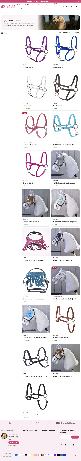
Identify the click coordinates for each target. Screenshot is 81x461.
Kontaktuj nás (13, 442)
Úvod (2, 12)
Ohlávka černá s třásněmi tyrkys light (65, 222)
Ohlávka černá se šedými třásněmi (64, 183)
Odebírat (75, 437)
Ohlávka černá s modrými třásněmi (34, 337)
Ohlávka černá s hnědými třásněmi (64, 376)
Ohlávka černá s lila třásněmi (62, 260)
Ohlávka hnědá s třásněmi (31, 222)
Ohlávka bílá (27, 106)
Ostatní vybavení (51, 5)
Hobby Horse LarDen (7, 456)
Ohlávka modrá (58, 67)
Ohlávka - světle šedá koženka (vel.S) (64, 299)
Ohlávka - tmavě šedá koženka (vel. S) (35, 376)
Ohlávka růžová (28, 183)
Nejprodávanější (63, 32)
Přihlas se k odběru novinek (67, 431)
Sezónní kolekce (39, 5)
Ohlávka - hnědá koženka (61, 337)
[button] (78, 1)
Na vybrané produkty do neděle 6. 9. (42, 1)
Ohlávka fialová (28, 67)
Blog (27, 8)
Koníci (18, 5)
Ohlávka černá (57, 106)
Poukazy (20, 8)
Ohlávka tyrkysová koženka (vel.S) (63, 144)
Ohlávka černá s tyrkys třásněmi (33, 299)
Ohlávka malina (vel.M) (30, 144)
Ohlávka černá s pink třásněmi (33, 260)
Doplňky (27, 5)
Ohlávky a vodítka (14, 12)
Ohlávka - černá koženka (31, 415)
